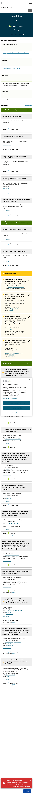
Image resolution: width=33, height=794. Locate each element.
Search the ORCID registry (7, 7)
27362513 (11, 355)
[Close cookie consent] (30, 380)
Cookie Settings (16, 413)
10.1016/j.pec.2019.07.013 (12, 523)
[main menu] (30, 3)
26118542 (8, 643)
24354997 (11, 310)
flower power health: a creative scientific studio (16, 53)
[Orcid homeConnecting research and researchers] (5, 3)
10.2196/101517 (12, 329)
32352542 (8, 498)
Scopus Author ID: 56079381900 (11, 68)
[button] (28, 105)
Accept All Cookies (16, 408)
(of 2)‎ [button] (13, 535)
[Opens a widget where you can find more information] (27, 791)
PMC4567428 (9, 645)
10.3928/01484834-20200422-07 (13, 497)
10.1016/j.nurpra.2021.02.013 (16, 287)
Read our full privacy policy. (10, 398)
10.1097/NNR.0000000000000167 (14, 353)
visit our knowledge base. (17, 784)
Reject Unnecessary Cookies (16, 403)
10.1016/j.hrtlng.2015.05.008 (13, 642)
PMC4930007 (11, 356)
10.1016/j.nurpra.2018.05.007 (13, 581)
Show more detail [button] (7, 125)
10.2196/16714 (9, 469)
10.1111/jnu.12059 (13, 309)
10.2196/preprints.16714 (12, 555)
